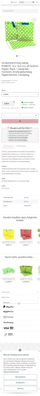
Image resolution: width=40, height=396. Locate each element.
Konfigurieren (20, 382)
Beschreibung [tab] (8, 146)
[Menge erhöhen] (36, 115)
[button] (20, 94)
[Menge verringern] (4, 115)
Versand (15, 108)
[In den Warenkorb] (20, 121)
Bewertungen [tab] (21, 146)
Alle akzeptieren (20, 377)
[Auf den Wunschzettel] (34, 20)
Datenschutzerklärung (10, 372)
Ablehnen (20, 388)
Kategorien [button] (6, 292)
